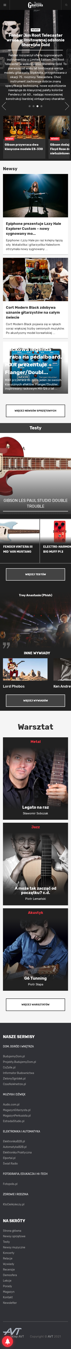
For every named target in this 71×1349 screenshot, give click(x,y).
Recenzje (9, 1269)
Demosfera (10, 1275)
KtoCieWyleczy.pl (13, 1204)
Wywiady (8, 1264)
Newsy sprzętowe (14, 1236)
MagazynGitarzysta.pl (16, 1110)
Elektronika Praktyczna (17, 1152)
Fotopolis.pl (10, 1184)
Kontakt (8, 1297)
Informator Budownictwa (18, 1073)
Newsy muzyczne (14, 1247)
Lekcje (7, 1280)
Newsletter (10, 1303)
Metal (36, 741)
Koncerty (8, 1253)
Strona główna (12, 1230)
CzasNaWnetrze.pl (14, 1084)
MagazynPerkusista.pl (17, 1115)
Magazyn (8, 1292)
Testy (6, 1242)
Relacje (7, 1258)
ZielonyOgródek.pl (14, 1078)
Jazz (35, 827)
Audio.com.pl (11, 1104)
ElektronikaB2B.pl (14, 1141)
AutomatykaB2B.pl (14, 1147)
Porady (7, 1286)
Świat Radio (10, 1163)
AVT (50, 1336)
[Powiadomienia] (7, 1341)
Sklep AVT (17, 1336)
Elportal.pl (9, 1158)
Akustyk (35, 912)
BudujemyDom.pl (14, 1056)
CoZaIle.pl (9, 1067)
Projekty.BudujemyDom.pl (19, 1062)
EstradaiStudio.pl (13, 1121)
